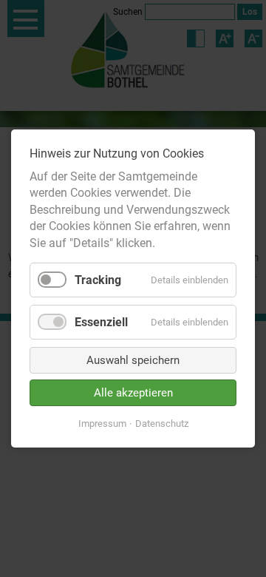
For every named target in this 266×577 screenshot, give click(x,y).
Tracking (98, 280)
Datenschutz (161, 423)
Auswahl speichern (133, 360)
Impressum (102, 423)
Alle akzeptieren (133, 392)
